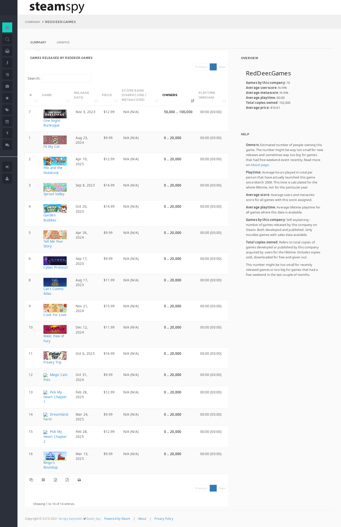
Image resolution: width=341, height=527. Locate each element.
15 (31, 431)
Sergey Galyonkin (71, 519)
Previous (201, 67)
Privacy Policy (163, 519)
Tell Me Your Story (53, 243)
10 (31, 327)
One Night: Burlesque (52, 123)
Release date (81, 95)
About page (259, 165)
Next (222, 67)
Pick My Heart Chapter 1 (55, 397)
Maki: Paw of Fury (53, 338)
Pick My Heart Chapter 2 (55, 436)
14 (31, 414)
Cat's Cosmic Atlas (53, 291)
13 (31, 392)
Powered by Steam (117, 519)
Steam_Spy (93, 519)
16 (31, 454)
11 (31, 353)
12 (31, 374)
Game (47, 95)
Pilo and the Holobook (53, 170)
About (142, 519)
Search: (34, 78)
